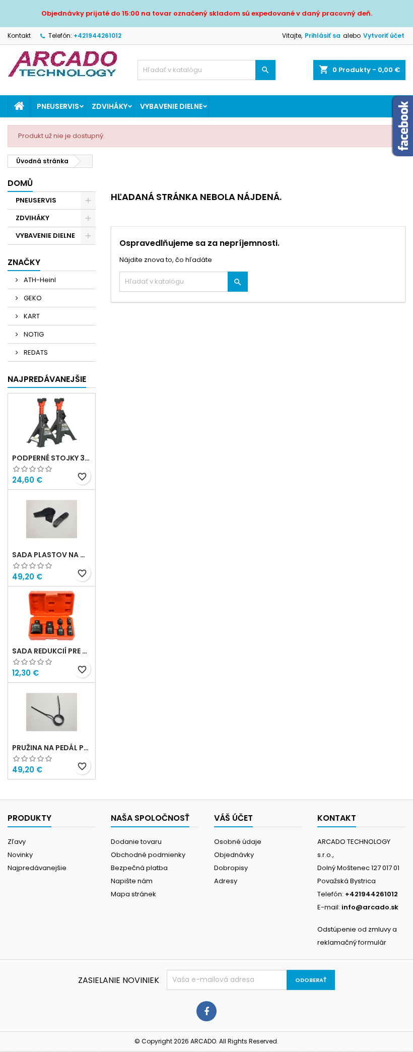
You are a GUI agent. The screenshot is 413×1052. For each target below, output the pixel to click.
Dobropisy (231, 868)
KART (31, 316)
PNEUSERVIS (58, 106)
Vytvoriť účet (383, 35)
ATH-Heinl (39, 280)
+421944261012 (97, 35)
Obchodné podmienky (148, 855)
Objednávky (234, 855)
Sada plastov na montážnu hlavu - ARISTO (51, 555)
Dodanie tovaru (136, 841)
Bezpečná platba (139, 868)
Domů (20, 183)
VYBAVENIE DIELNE (171, 106)
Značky (24, 262)
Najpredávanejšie (47, 379)
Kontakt (19, 35)
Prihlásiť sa (322, 35)
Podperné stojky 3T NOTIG (51, 458)
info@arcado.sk (369, 907)
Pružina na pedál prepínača (51, 748)
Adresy (225, 881)
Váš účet (233, 818)
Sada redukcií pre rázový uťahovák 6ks (51, 651)
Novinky (20, 855)
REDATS (35, 352)
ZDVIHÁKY (109, 106)
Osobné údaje (237, 841)
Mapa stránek (133, 894)
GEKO (32, 298)
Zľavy (17, 841)
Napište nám (132, 881)
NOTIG (33, 334)
